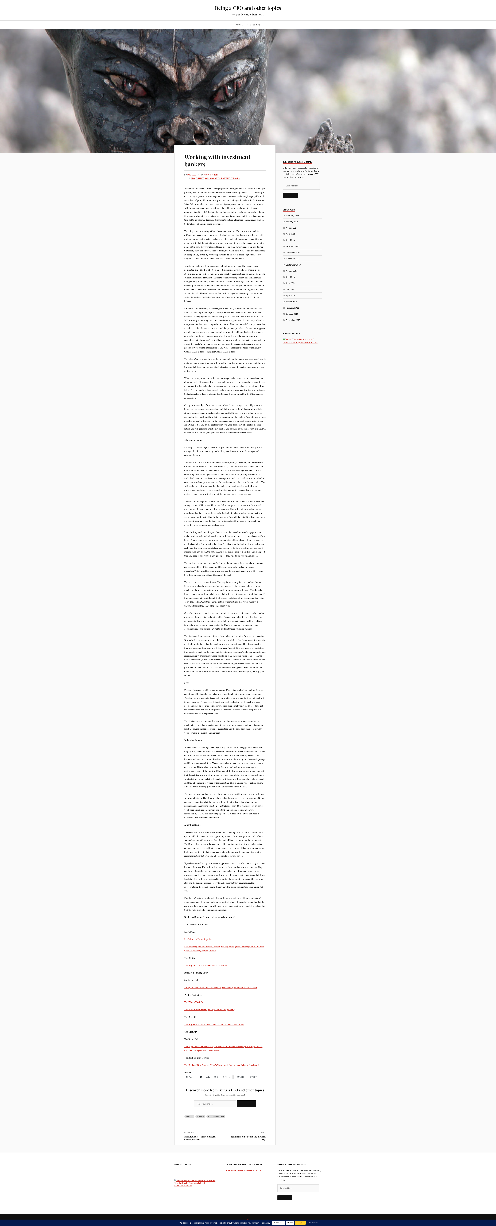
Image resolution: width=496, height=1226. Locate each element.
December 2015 (293, 320)
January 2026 (292, 221)
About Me (240, 24)
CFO (193, 178)
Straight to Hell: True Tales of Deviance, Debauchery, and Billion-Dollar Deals (220, 987)
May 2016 (290, 289)
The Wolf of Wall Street (195, 1002)
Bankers (189, 1116)
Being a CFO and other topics (248, 8)
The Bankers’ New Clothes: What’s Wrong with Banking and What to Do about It (221, 1065)
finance (200, 1116)
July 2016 (290, 277)
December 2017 (293, 252)
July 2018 (290, 240)
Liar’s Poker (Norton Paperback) (199, 939)
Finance (200, 178)
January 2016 (292, 314)
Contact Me (255, 24)
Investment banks (216, 1116)
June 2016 (290, 283)
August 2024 (291, 228)
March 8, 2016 (211, 175)
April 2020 (290, 234)
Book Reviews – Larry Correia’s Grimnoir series (200, 1138)
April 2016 (290, 295)
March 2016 (291, 301)
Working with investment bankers (217, 160)
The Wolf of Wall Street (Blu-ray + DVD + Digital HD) (209, 1009)
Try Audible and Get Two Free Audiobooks (244, 1170)
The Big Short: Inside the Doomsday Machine (205, 965)
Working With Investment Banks (222, 178)
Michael (191, 175)
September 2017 (293, 264)
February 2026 (292, 215)
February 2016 (292, 307)
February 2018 (292, 246)
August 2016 (291, 271)
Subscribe (246, 1103)
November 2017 (293, 258)
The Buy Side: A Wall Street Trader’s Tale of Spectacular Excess (214, 1024)
